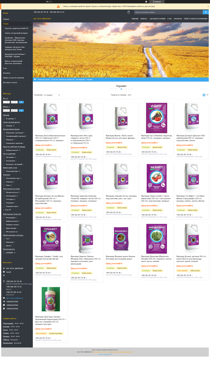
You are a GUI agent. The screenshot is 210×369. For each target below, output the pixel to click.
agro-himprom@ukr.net (14, 298)
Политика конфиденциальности (122, 352)
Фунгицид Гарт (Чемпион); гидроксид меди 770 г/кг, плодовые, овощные (156, 137)
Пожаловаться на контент (101, 352)
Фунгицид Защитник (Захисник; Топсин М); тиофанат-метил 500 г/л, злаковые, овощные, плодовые (86, 198)
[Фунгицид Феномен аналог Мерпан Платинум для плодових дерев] (121, 239)
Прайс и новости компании (195, 19)
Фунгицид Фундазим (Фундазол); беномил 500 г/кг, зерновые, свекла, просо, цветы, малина (156, 259)
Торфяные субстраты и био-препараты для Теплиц (15, 48)
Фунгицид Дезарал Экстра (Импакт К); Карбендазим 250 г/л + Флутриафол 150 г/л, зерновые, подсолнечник (49, 199)
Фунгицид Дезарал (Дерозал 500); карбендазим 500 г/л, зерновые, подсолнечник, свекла (190, 138)
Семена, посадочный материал (16, 33)
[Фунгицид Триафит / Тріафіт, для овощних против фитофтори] (51, 239)
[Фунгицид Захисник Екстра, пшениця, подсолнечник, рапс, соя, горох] (121, 178)
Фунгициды (80, 79)
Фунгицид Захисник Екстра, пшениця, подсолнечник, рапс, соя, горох (121, 197)
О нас (5, 68)
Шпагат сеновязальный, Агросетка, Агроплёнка (13, 62)
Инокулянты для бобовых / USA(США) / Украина (15, 55)
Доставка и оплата (10, 82)
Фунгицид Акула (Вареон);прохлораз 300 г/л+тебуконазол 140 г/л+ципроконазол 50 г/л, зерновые (50, 138)
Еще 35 (8, 210)
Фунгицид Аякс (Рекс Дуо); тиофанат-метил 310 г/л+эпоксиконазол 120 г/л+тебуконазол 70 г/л (81, 139)
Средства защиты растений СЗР (16, 28)
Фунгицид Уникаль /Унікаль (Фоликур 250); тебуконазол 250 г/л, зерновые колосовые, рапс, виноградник (86, 260)
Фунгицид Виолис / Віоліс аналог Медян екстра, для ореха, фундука (120, 137)
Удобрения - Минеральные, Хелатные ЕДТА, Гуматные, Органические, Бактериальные (16, 40)
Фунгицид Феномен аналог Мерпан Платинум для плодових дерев (120, 257)
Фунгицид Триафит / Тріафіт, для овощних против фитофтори (49, 257)
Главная (6, 19)
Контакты (6, 73)
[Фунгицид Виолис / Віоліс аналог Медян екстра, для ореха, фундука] (121, 118)
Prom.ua (115, 350)
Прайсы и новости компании (13, 78)
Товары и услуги (43, 79)
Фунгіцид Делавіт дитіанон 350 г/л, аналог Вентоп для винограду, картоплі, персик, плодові (191, 259)
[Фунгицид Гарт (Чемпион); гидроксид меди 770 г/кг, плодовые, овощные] (157, 118)
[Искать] (206, 12)
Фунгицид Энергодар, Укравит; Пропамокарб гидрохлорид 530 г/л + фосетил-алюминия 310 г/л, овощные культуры (50, 320)
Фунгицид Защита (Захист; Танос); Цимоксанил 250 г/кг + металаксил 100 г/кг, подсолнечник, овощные (156, 198)
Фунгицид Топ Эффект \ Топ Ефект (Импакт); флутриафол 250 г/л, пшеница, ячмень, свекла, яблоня (190, 198)
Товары (5, 24)
